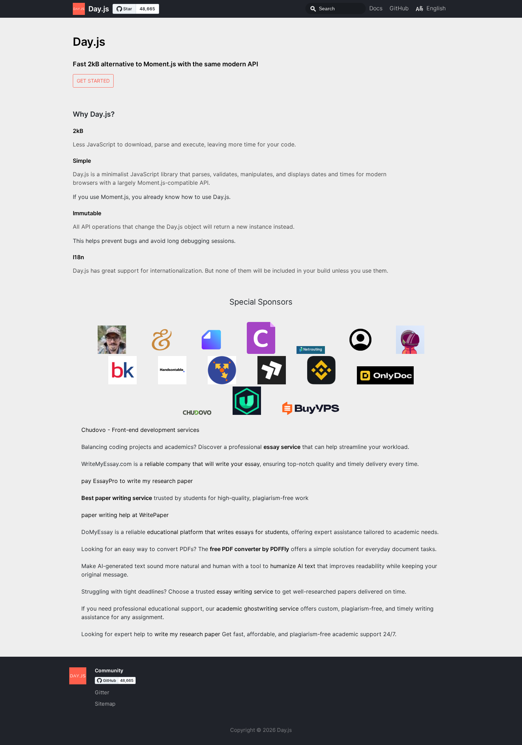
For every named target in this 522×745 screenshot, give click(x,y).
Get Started (93, 81)
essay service (281, 446)
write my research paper (187, 634)
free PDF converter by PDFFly (249, 548)
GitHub (399, 8)
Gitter (102, 692)
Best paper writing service (116, 497)
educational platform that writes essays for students (217, 531)
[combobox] (335, 8)
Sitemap (105, 703)
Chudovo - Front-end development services (140, 429)
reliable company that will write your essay (202, 463)
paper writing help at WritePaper (125, 514)
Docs (375, 8)
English (436, 8)
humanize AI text (292, 565)
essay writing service (245, 591)
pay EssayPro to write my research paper (137, 480)
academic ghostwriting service (257, 608)
